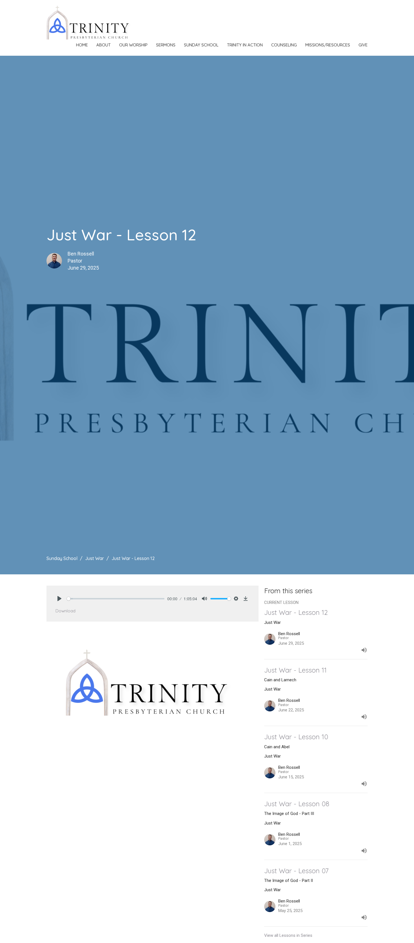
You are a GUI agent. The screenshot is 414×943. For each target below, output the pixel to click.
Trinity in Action (245, 45)
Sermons (165, 45)
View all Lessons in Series (288, 935)
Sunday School (201, 45)
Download (65, 610)
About (103, 45)
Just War (94, 558)
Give (363, 45)
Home (82, 45)
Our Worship (133, 45)
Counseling (284, 45)
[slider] (115, 598)
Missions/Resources (327, 45)
